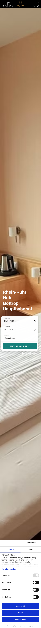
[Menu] (36, 4)
